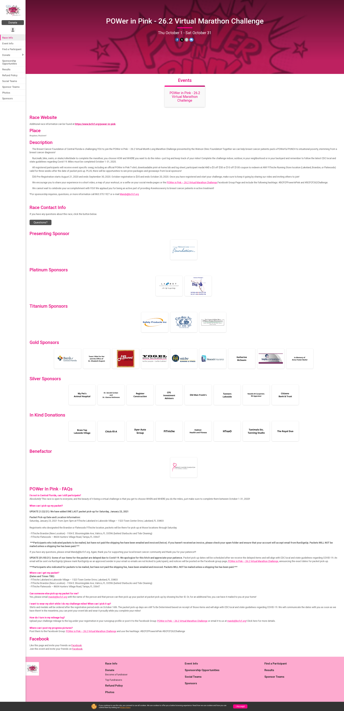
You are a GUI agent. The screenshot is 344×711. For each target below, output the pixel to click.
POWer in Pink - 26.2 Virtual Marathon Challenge (185, 21)
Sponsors (7, 98)
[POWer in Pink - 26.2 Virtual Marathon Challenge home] (13, 10)
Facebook (76, 645)
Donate (12, 22)
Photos (6, 92)
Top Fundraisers (113, 680)
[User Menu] (12, 29)
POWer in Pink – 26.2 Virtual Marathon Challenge (192, 182)
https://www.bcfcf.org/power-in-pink (95, 124)
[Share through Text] (191, 40)
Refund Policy (9, 75)
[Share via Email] (187, 40)
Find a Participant (11, 49)
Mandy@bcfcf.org (129, 194)
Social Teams (9, 81)
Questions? (40, 222)
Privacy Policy (125, 707)
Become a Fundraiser (116, 674)
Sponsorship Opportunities (9, 62)
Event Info (7, 43)
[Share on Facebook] (177, 40)
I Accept (240, 706)
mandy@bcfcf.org (57, 597)
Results (6, 69)
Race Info (7, 37)
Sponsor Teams (11, 86)
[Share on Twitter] (182, 40)
